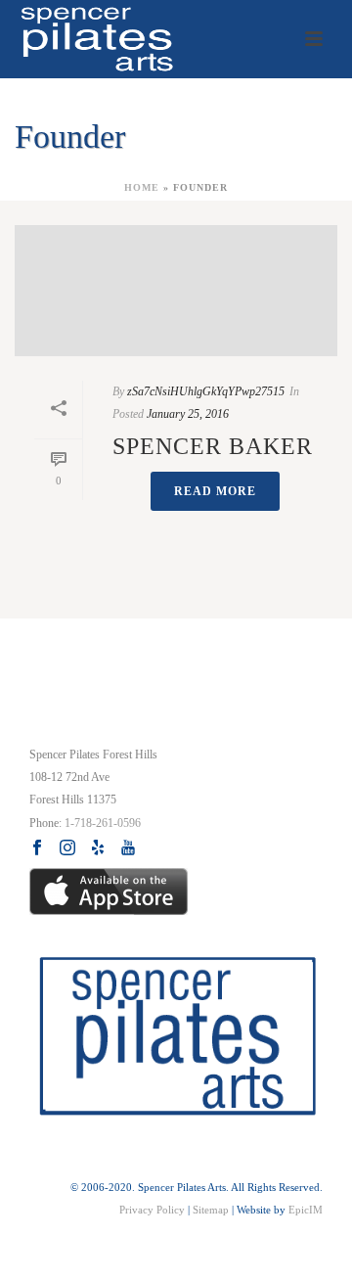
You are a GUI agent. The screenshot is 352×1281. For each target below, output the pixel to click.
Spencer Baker (212, 446)
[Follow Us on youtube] (128, 848)
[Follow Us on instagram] (67, 848)
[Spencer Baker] (176, 290)
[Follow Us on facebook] (37, 848)
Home (141, 187)
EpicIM (305, 1209)
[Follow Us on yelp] (98, 848)
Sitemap (211, 1209)
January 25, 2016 (188, 414)
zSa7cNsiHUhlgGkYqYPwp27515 (206, 391)
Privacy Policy (152, 1209)
